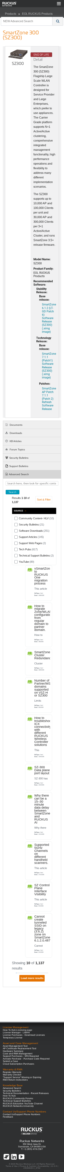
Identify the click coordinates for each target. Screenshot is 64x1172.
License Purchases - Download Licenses (24, 1035)
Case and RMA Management (17, 1053)
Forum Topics (17, 449)
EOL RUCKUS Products (37, 13)
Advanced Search (19, 474)
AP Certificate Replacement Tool (19, 1048)
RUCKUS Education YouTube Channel (23, 1103)
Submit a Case (10, 1061)
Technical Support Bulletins (17, 1101)
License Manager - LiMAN (16, 1032)
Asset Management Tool (15, 1046)
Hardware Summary (13, 1051)
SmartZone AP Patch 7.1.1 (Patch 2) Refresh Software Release (49, 398)
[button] (57, 21)
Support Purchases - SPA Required (21, 1056)
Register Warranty (12, 1072)
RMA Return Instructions (15, 1080)
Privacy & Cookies (28, 1166)
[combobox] (26, 21)
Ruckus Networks (32, 1141)
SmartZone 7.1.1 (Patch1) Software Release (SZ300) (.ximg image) (49, 365)
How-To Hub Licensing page (17, 1030)
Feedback (8, 1117)
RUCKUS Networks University (18, 1106)
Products (10, 13)
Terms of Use (12, 1166)
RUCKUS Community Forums (18, 1098)
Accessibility (43, 1166)
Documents (15, 424)
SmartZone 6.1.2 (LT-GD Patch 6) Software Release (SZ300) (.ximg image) (49, 317)
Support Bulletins (18, 466)
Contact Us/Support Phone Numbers (21, 1114)
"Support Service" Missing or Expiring (22, 1077)
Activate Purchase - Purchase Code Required (26, 1059)
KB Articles (15, 441)
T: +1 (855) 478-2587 (32, 1149)
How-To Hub (9, 1096)
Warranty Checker (12, 1074)
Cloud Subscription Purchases (18, 1064)
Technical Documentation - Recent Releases (26, 1093)
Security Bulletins (18, 457)
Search (12, 492)
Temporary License (13, 1037)
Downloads (15, 433)
